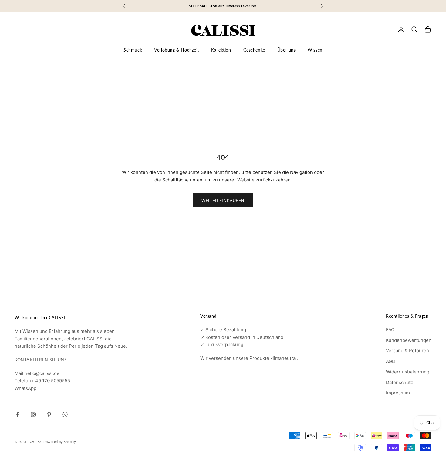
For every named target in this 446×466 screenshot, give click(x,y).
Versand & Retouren (407, 350)
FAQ (390, 330)
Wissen (315, 49)
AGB (390, 361)
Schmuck (132, 49)
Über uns (286, 49)
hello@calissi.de (42, 373)
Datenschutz (399, 382)
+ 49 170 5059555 (50, 380)
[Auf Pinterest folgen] (49, 414)
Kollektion (221, 49)
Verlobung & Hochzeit (176, 49)
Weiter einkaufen (223, 200)
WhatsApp (25, 388)
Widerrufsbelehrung (407, 372)
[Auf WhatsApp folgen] (65, 414)
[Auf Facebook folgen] (18, 414)
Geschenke (254, 49)
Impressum (398, 393)
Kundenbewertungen (408, 340)
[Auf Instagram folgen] (33, 414)
